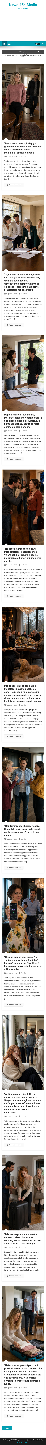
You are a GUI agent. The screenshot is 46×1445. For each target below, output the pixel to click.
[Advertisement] (23, 28)
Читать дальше (15, 185)
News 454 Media (23, 4)
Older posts (9, 1429)
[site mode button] (37, 44)
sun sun (24, 156)
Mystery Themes (22, 1442)
